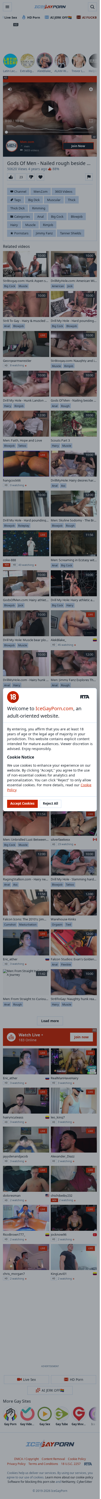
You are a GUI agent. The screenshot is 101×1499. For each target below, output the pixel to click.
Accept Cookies (22, 803)
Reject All (50, 803)
